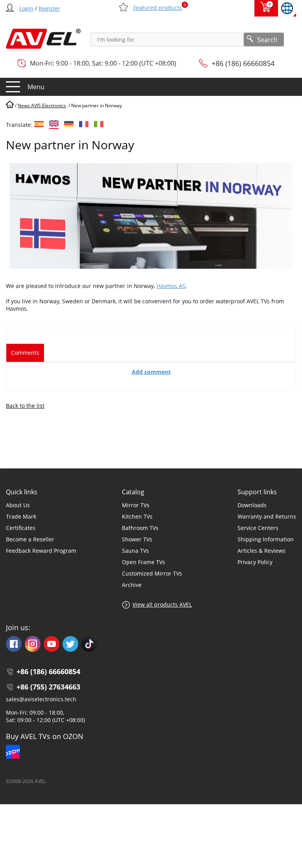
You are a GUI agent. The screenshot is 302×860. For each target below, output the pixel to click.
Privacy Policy (255, 562)
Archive (132, 585)
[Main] (10, 105)
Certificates (20, 528)
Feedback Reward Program (41, 550)
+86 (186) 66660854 (243, 63)
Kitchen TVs (137, 516)
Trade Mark (21, 516)
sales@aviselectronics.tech (41, 699)
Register (49, 8)
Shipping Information (266, 539)
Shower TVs (137, 539)
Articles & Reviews (261, 550)
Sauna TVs (135, 550)
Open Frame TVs (143, 562)
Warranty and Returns (267, 516)
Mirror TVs (135, 505)
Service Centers (258, 528)
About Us (18, 505)
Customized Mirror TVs (152, 573)
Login (26, 8)
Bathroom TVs (140, 528)
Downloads (252, 505)
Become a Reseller (30, 539)
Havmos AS (171, 286)
